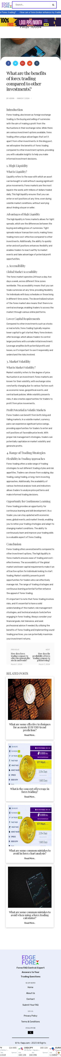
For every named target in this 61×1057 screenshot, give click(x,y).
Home (30, 987)
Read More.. (29, 735)
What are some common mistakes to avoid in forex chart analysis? (30, 852)
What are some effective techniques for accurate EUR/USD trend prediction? (29, 727)
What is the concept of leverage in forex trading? (29, 790)
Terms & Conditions (30, 1021)
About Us (30, 993)
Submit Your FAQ (30, 1005)
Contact (31, 999)
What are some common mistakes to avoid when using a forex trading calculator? (30, 915)
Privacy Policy (30, 1016)
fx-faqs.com (23, 1043)
